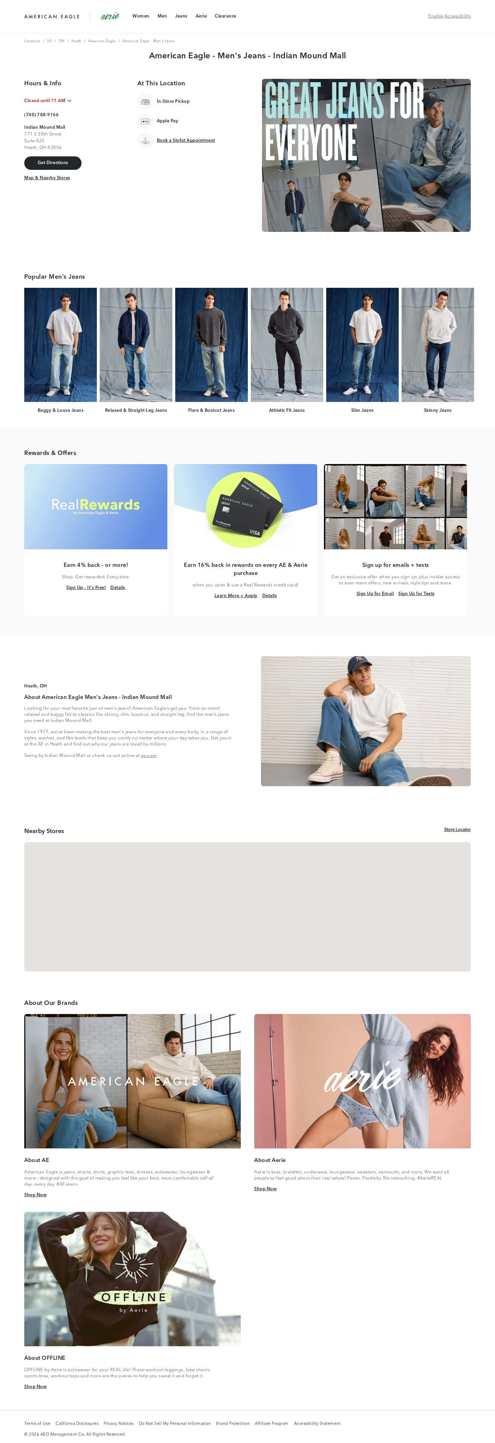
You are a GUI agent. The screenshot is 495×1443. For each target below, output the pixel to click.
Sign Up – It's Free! (86, 587)
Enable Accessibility (449, 16)
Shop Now (35, 1195)
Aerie (201, 17)
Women (141, 17)
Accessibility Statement (317, 1424)
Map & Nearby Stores (47, 178)
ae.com (149, 756)
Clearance (225, 17)
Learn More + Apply (236, 595)
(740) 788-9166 (41, 115)
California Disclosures (77, 1424)
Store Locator (457, 829)
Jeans (181, 17)
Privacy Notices (119, 1424)
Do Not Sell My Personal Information (175, 1424)
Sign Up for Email (375, 593)
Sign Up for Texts (416, 593)
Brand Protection (233, 1424)
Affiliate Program (272, 1424)
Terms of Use (37, 1424)
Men (162, 17)
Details (117, 587)
